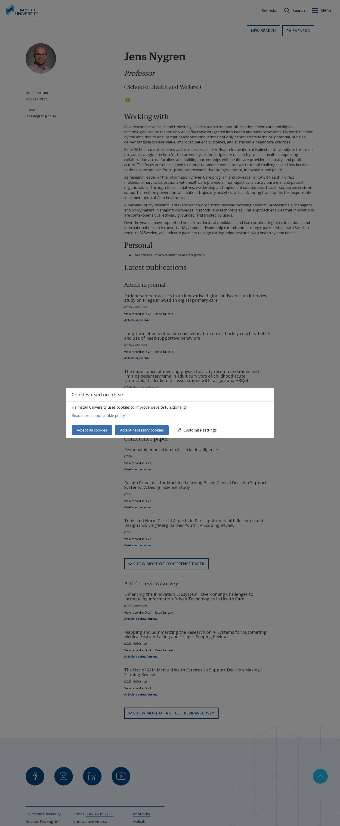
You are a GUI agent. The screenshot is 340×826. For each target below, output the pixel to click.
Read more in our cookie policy (98, 415)
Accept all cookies (92, 430)
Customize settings (200, 430)
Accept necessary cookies (142, 430)
